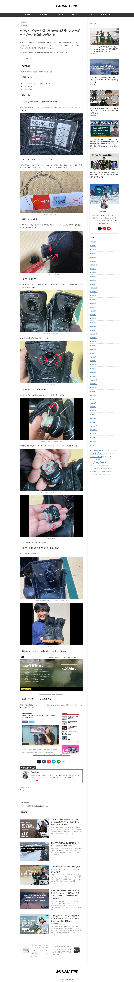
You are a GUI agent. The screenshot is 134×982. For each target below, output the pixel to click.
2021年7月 (93, 441)
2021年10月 (93, 430)
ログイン (39, 806)
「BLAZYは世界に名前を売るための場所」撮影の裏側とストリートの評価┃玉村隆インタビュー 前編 (65, 821)
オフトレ (106, 453)
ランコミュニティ (106, 14)
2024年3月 (93, 319)
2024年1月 (93, 326)
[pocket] (49, 762)
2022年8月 (93, 391)
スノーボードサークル (95, 465)
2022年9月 (93, 388)
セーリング (104, 465)
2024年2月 (93, 322)
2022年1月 (93, 418)
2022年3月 (93, 411)
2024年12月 (93, 288)
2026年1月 (93, 257)
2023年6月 (93, 353)
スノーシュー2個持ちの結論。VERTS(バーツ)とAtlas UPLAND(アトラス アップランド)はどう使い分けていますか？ (104, 174)
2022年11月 (93, 380)
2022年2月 (93, 414)
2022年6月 (93, 399)
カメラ (112, 453)
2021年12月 (93, 422)
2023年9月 (93, 342)
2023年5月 (93, 357)
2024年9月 (93, 296)
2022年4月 (93, 407)
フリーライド (111, 468)
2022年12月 (93, 376)
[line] (59, 762)
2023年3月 (93, 365)
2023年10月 (93, 338)
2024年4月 (93, 315)
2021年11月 (93, 426)
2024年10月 (93, 292)
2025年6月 (93, 269)
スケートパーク (93, 459)
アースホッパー (96, 450)
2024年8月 (93, 299)
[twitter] (39, 762)
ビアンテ (105, 468)
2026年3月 (93, 250)
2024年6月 (93, 307)
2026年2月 (93, 253)
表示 (30, 58)
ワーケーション (107, 474)
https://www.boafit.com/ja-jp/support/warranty (51, 694)
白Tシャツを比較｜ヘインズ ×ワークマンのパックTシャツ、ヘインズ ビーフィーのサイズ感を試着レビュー (104, 111)
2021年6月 (93, 445)
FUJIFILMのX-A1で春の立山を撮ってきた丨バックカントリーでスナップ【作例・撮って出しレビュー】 (104, 80)
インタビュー (59, 14)
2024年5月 (93, 311)
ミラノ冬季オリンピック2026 (104, 471)
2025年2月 (93, 280)
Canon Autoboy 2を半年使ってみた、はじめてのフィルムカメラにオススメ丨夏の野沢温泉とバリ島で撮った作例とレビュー (104, 49)
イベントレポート (109, 450)
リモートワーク (93, 474)
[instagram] (35, 780)
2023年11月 (93, 334)
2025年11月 (93, 265)
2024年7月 (93, 303)
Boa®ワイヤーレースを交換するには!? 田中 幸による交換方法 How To (51, 755)
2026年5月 (93, 242)
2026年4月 (93, 246)
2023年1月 (93, 372)
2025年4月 (93, 273)
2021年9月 (93, 434)
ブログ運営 (93, 471)
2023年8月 (93, 345)
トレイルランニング (96, 468)
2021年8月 (93, 437)
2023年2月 (93, 368)
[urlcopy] (64, 762)
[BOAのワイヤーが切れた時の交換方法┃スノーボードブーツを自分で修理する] (54, 762)
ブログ (91, 14)
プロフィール (28, 14)
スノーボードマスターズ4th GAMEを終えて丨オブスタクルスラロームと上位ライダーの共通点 (65, 869)
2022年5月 (93, 403)
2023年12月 (93, 330)
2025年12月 (93, 261)
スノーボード (43, 14)
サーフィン (75, 14)
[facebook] (44, 762)
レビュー (100, 474)
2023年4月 (93, 361)
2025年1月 (93, 284)
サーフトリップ (107, 456)
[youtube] (37, 780)
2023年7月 (93, 349)
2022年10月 (93, 384)
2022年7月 (93, 395)
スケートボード (102, 459)
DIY (90, 450)
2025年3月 (93, 276)
